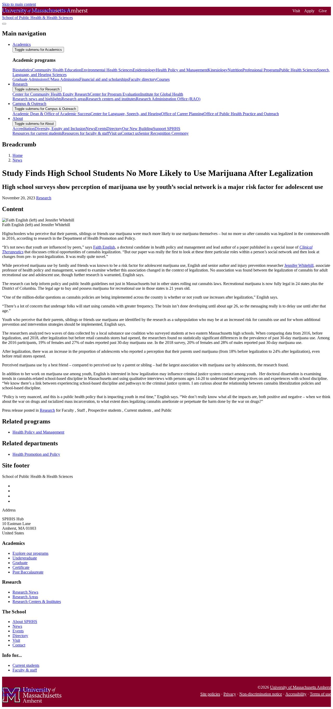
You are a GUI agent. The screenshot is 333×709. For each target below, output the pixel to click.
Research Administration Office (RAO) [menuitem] (168, 99)
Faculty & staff (24, 670)
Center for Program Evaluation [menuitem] (115, 94)
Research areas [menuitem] (73, 99)
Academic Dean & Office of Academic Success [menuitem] (51, 114)
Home (17, 155)
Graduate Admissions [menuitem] (30, 79)
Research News (25, 592)
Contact (18, 645)
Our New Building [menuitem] (137, 128)
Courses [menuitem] (163, 79)
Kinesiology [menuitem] (218, 70)
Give (323, 11)
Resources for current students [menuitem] (37, 133)
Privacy (229, 694)
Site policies (210, 694)
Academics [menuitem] (21, 44)
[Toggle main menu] (4, 23)
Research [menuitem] (20, 84)
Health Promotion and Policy (36, 454)
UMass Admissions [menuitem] (63, 79)
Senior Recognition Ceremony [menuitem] (164, 133)
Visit (296, 11)
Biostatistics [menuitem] (22, 70)
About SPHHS (24, 621)
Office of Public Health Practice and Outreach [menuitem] (241, 114)
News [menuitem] (90, 128)
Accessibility (295, 694)
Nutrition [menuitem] (235, 70)
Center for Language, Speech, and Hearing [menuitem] (126, 114)
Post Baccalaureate (27, 572)
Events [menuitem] (100, 128)
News (17, 160)
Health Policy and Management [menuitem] (182, 70)
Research (43, 198)
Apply (309, 11)
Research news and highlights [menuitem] (36, 99)
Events (18, 631)
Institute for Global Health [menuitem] (161, 94)
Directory (20, 635)
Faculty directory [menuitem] (142, 79)
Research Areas (25, 597)
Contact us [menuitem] (130, 133)
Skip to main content (19, 4)
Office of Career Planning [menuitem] (182, 114)
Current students (25, 665)
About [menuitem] (17, 118)
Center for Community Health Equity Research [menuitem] (51, 94)
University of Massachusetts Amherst (300, 687)
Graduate (20, 562)
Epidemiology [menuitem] (144, 70)
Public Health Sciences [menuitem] (298, 70)
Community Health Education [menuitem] (56, 70)
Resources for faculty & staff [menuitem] (85, 133)
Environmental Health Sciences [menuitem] (107, 70)
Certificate (20, 567)
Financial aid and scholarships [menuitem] (104, 79)
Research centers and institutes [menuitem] (111, 99)
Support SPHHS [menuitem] (166, 128)
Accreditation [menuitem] (23, 128)
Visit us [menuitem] (115, 133)
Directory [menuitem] (114, 128)
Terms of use (320, 694)
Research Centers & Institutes (36, 601)
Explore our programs (30, 553)
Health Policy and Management (38, 432)
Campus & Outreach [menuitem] (29, 103)
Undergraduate (24, 558)
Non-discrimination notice (260, 694)
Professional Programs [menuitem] (260, 70)
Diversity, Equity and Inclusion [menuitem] (60, 128)
